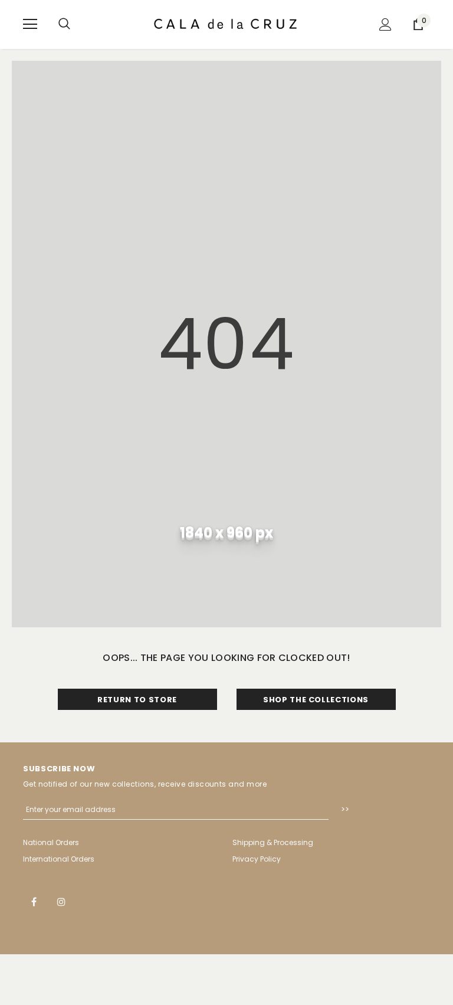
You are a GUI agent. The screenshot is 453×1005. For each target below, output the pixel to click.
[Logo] (226, 24)
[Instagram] (61, 901)
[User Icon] (385, 24)
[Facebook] (33, 901)
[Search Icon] (64, 24)
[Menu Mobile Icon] (30, 24)
